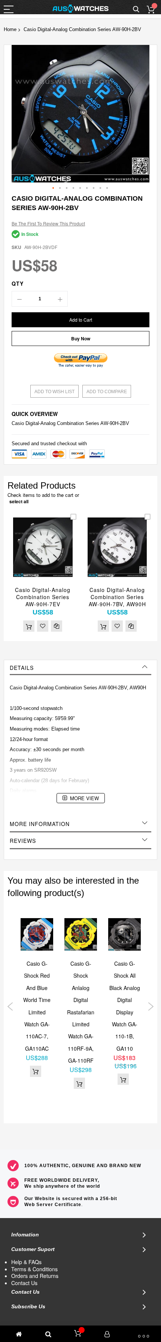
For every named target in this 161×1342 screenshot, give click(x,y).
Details (22, 667)
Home (10, 29)
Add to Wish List (54, 391)
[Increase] (59, 298)
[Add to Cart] (28, 626)
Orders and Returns (34, 1275)
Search (136, 9)
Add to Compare (106, 391)
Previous (10, 1006)
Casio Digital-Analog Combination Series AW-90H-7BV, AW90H (117, 597)
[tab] (80, 667)
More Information (40, 824)
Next (151, 1006)
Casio (18, 423)
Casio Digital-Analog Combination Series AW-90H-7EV (42, 597)
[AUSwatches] (80, 8)
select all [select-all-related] (18, 501)
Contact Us (24, 1283)
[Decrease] (19, 298)
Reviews (23, 840)
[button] (53, 188)
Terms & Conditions (34, 1269)
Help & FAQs (26, 1262)
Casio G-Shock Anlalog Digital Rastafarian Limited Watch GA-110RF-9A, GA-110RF (80, 1012)
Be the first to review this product (48, 223)
